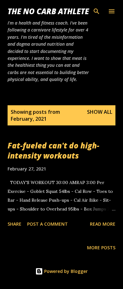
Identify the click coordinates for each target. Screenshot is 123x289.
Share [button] (14, 224)
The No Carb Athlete (48, 11)
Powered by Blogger (65, 271)
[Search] (96, 11)
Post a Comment (47, 224)
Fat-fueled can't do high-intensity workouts (53, 150)
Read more (102, 224)
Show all (99, 111)
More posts (101, 248)
